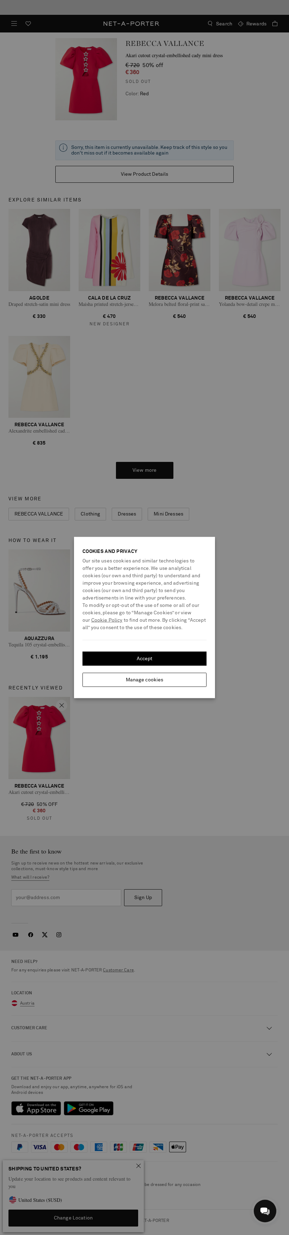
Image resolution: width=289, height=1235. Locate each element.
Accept (145, 658)
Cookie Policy (107, 620)
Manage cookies (145, 679)
